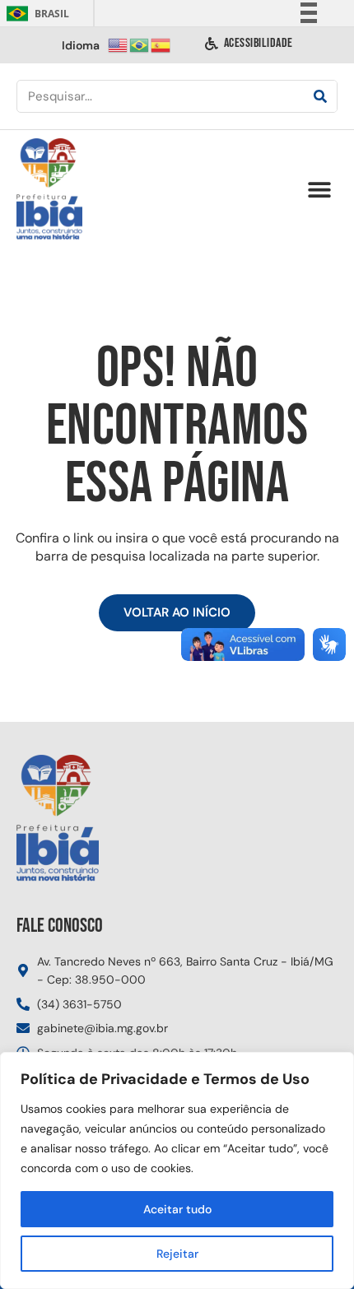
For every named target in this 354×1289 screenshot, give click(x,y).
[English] (118, 44)
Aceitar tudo (177, 1209)
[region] (177, 1170)
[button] (319, 189)
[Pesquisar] (320, 96)
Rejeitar (177, 1253)
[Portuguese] (140, 44)
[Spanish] (161, 44)
